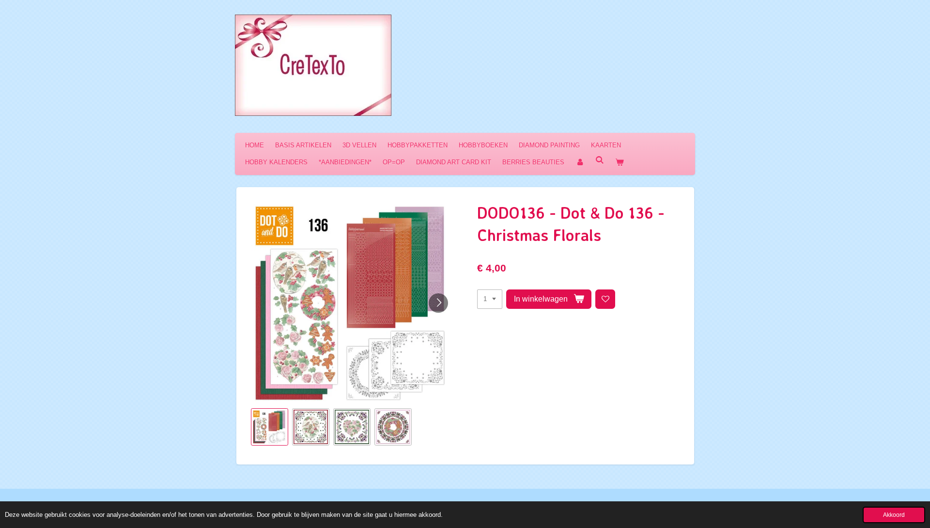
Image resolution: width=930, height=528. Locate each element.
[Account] (580, 162)
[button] (269, 427)
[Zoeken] (599, 160)
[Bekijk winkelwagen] (619, 162)
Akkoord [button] (894, 515)
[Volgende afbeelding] (438, 303)
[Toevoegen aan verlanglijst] (605, 299)
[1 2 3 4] (489, 299)
